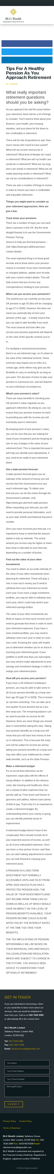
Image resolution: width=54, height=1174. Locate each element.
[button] (27, 43)
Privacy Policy (9, 1121)
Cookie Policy (25, 1121)
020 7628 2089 (16, 1041)
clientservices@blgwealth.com (25, 1049)
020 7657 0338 (17, 1045)
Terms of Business (11, 1128)
